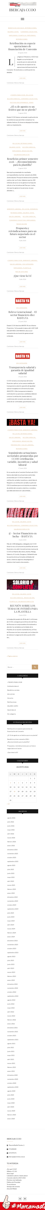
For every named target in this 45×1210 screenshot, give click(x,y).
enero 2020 (11, 1119)
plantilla (22, 35)
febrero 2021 (11, 1067)
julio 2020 (10, 1095)
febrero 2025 (11, 889)
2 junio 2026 (22, 615)
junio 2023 (10, 964)
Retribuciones (31, 28)
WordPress (31, 1207)
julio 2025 (10, 869)
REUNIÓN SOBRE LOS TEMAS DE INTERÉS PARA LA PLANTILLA (23, 608)
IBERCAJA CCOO (22, 9)
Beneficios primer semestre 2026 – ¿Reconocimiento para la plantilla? (22, 161)
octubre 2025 (11, 857)
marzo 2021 (11, 1063)
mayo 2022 (11, 1008)
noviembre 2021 (12, 1031)
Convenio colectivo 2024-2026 (16, 1178)
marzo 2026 (11, 838)
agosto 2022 (11, 1000)
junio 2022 (10, 1004)
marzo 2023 (11, 972)
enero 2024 (11, 937)
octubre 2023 (11, 948)
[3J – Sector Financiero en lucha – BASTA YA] (22, 513)
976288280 (12, 1149)
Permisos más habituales (14, 1180)
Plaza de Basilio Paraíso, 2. (16, 1145)
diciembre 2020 (12, 1075)
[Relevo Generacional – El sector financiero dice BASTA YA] (22, 301)
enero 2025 (11, 893)
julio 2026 (10, 822)
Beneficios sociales (16, 28)
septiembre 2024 (12, 909)
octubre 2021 (11, 1035)
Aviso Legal (10, 1173)
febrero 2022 (11, 1020)
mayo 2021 (11, 1055)
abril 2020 (10, 1107)
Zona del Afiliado (12, 1189)
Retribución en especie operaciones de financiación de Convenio (22, 46)
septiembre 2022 (12, 996)
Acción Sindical (13, 98)
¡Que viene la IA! (23, 275)
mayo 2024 (11, 921)
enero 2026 (11, 845)
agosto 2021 (11, 1043)
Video (31, 102)
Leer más (22, 78)
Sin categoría (27, 264)
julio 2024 (10, 913)
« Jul (8, 804)
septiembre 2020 (12, 1087)
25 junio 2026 (22, 321)
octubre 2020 (11, 1083)
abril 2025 (10, 881)
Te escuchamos (11, 1184)
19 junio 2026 (22, 377)
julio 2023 (10, 960)
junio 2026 (10, 826)
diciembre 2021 (12, 1028)
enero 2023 (11, 980)
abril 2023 (10, 968)
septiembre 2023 (12, 952)
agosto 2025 (11, 865)
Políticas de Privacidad (13, 1182)
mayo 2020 (11, 1103)
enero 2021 (11, 1071)
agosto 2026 (11, 818)
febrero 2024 (11, 933)
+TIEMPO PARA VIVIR (17, 95)
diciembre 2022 (12, 984)
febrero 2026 (11, 841)
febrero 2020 (11, 1115)
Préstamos (31, 35)
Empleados (13, 35)
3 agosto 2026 (22, 168)
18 (14, 791)
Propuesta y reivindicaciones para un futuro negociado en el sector (22, 232)
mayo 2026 (11, 830)
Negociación (27, 151)
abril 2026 (10, 834)
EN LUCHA (29, 95)
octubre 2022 (11, 992)
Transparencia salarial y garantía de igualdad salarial (22, 370)
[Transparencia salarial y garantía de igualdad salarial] (22, 356)
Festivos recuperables (19, 102)
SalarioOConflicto (22, 154)
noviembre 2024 (12, 901)
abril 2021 (10, 1059)
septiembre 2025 (12, 861)
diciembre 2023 (12, 940)
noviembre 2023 (12, 944)
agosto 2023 (11, 956)
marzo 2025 (11, 885)
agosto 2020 (11, 1091)
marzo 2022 (11, 1016)
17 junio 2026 (22, 468)
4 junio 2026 (22, 540)
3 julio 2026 (22, 279)
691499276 (12, 1153)
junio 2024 (10, 917)
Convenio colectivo (29, 31)
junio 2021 (10, 1051)
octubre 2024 (11, 905)
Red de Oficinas (21, 271)
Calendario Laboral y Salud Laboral (17, 1176)
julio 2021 (10, 1047)
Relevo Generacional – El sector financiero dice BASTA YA (22, 315)
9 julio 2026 (22, 240)
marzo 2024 (11, 929)
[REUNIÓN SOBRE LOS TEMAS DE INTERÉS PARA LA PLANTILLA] (22, 584)
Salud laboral (15, 216)
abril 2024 (10, 925)
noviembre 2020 (12, 1079)
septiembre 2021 (12, 1039)
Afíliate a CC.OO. (12, 1171)
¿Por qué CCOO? (12, 1169)
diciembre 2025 (12, 849)
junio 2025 (10, 873)
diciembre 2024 (12, 897)
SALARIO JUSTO (13, 31)
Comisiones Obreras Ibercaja (15, 83)
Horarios (34, 209)
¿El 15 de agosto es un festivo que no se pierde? (23, 108)
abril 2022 (10, 1012)
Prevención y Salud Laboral (22, 445)
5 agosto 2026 (22, 113)
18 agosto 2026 (22, 53)
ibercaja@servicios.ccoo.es (17, 1157)
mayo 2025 (11, 877)
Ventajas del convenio (13, 1186)
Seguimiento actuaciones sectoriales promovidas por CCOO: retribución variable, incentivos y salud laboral (22, 458)
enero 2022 (11, 1024)
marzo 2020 (11, 1111)
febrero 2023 (11, 976)
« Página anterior (12, 656)
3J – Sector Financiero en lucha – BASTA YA (22, 535)
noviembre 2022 (12, 988)
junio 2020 (10, 1099)
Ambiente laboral (14, 209)
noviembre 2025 (12, 853)
